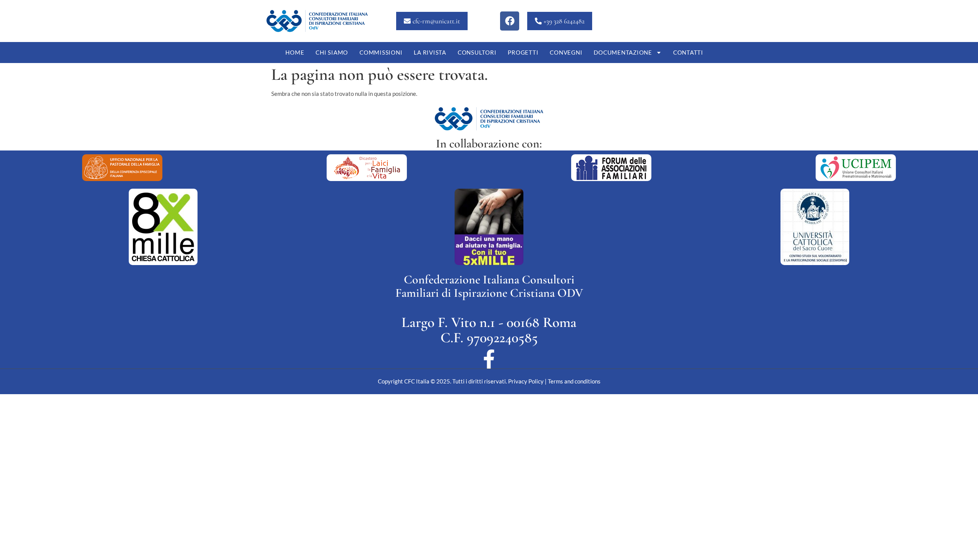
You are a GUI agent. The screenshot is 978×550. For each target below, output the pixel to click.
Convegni (566, 52)
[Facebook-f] (489, 359)
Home (294, 52)
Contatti (688, 52)
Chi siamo (332, 52)
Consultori (477, 52)
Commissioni (380, 52)
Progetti (523, 52)
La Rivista (430, 52)
